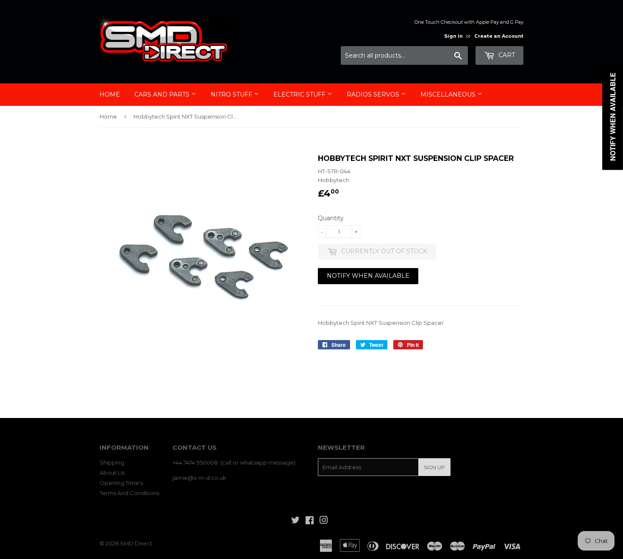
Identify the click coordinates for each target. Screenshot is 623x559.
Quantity (331, 218)
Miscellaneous (448, 94)
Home (110, 94)
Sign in (453, 36)
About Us (112, 472)
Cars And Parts (162, 94)
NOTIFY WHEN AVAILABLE (368, 276)
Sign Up (434, 467)
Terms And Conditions (129, 493)
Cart (506, 55)
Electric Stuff (300, 94)
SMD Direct (136, 543)
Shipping (112, 462)
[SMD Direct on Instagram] (324, 521)
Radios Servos (374, 94)
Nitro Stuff (232, 94)
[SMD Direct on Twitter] (295, 521)
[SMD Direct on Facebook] (309, 521)
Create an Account (498, 36)
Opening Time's (121, 482)
